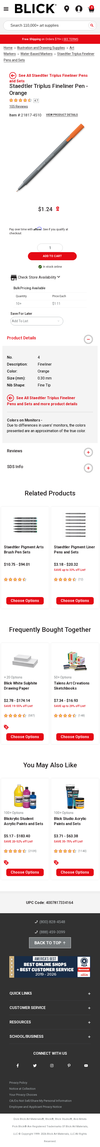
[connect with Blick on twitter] (35, 1068)
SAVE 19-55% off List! (18, 706)
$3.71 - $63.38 (66, 836)
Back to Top (47, 942)
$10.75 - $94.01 (17, 564)
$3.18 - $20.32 (66, 564)
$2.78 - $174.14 (17, 700)
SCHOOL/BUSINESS (26, 1036)
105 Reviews (18, 106)
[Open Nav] (6, 9)
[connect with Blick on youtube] (86, 1068)
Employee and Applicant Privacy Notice (35, 1106)
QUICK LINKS (21, 993)
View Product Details (62, 114)
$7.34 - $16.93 (66, 700)
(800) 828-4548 (52, 922)
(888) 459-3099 (52, 932)
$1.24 (45, 209)
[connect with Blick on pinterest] (69, 1068)
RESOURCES (20, 1022)
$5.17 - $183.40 (17, 836)
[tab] (50, 338)
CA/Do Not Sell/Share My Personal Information (40, 1100)
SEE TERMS (70, 39)
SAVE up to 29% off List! (70, 706)
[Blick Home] (36, 9)
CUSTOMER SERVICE (28, 1008)
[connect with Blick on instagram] (52, 1068)
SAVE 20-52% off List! (18, 841)
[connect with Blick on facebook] (17, 1068)
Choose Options (25, 600)
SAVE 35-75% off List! (68, 841)
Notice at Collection (22, 1088)
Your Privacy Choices (23, 1094)
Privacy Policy (18, 1082)
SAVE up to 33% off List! (70, 570)
